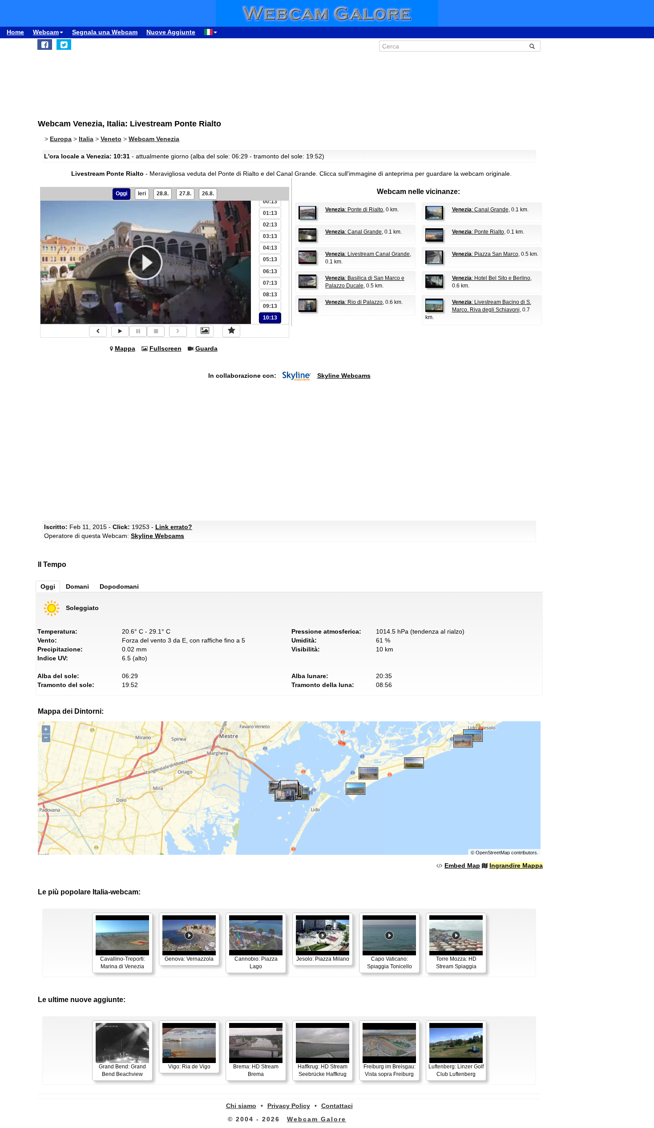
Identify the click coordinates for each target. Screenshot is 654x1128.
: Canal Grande (480, 209)
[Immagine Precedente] (98, 331)
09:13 (270, 306)
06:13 (270, 271)
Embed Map (462, 865)
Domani (77, 586)
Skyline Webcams (344, 375)
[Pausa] (138, 331)
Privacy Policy (288, 1105)
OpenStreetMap (493, 852)
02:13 (270, 225)
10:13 (270, 318)
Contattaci (337, 1105)
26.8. (208, 193)
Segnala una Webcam (104, 32)
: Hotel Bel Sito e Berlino (491, 278)
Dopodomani (119, 586)
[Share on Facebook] (44, 44)
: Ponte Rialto (478, 232)
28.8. (163, 193)
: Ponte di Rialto (354, 209)
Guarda (206, 348)
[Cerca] (532, 46)
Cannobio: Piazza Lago (256, 963)
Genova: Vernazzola (189, 959)
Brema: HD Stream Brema (256, 1070)
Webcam (46, 32)
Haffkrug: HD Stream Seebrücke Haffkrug (322, 1070)
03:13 (270, 236)
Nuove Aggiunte (170, 32)
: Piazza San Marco (485, 254)
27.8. (185, 193)
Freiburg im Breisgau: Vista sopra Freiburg (389, 1070)
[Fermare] (156, 331)
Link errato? (173, 526)
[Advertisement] (256, 80)
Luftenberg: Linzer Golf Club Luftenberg (456, 1070)
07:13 (270, 283)
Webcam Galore (316, 1119)
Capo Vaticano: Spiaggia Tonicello (389, 963)
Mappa (125, 348)
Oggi (121, 193)
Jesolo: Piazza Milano (322, 959)
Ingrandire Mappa (516, 865)
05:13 (270, 259)
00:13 (270, 201)
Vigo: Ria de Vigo (189, 1066)
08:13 (270, 294)
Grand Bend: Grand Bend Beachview (122, 1070)
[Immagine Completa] (205, 331)
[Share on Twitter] (64, 44)
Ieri (142, 193)
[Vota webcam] (231, 331)
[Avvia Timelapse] (120, 331)
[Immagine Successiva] (178, 331)
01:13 (270, 213)
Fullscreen (165, 348)
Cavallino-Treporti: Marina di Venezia (122, 963)
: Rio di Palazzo (354, 302)
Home (15, 32)
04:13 (270, 248)
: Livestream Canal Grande (367, 254)
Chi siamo (241, 1105)
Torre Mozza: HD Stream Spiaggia (456, 963)
